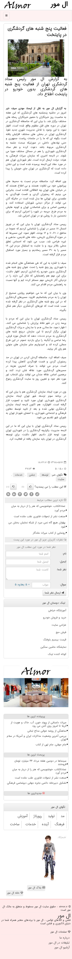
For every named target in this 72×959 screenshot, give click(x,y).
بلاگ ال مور (35, 888)
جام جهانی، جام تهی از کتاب (51, 745)
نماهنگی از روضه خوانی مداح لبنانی (46, 731)
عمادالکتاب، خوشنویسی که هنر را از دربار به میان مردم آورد (38, 508)
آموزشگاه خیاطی (57, 610)
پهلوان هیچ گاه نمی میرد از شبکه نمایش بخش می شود (36, 525)
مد (62, 816)
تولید (51, 816)
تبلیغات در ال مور (59, 943)
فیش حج (61, 632)
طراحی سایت (59, 625)
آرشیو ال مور (62, 947)
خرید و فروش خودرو (54, 618)
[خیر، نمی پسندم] (13, 487)
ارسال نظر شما (53, 593)
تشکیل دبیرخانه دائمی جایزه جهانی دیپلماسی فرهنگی (36, 783)
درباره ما (64, 938)
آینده (45, 824)
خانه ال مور (13, 893)
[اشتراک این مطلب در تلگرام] (37, 494)
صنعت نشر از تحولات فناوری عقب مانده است (39, 516)
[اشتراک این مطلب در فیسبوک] (31, 494)
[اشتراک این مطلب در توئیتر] (25, 494)
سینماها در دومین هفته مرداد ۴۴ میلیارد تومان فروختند (40, 762)
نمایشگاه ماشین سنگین (53, 647)
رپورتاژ (37, 816)
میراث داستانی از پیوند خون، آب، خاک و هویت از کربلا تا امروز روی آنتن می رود (38, 724)
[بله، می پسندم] (30, 487)
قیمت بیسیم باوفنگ (54, 640)
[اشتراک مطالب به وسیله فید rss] (8, 494)
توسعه (42, 396)
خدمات (41, 336)
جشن (32, 475)
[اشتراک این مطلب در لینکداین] (14, 494)
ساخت (14, 824)
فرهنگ (59, 824)
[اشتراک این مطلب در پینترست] (19, 494)
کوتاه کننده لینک (57, 654)
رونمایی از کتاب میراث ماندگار (49, 533)
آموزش (22, 816)
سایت (61, 479)
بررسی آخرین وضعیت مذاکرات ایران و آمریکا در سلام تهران (36, 737)
